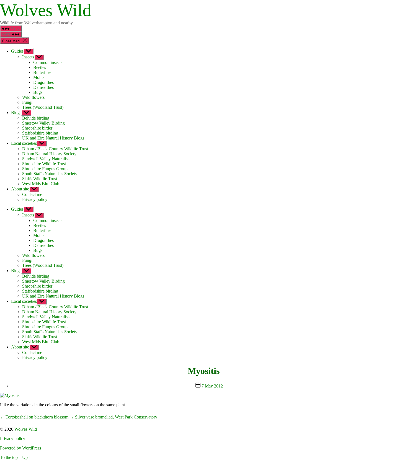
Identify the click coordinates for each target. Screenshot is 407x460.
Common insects (47, 62)
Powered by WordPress (20, 448)
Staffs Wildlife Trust (39, 178)
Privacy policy (34, 199)
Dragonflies (43, 82)
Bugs (37, 92)
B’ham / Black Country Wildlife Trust (55, 148)
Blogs (16, 112)
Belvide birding (35, 118)
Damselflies (43, 87)
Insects (28, 57)
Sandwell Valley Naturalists (46, 158)
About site (20, 189)
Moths (38, 77)
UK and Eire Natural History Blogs (53, 138)
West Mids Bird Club (40, 183)
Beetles (39, 67)
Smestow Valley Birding (43, 123)
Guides (17, 51)
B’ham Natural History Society (49, 153)
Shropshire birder (37, 128)
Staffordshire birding (40, 133)
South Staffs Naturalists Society (49, 173)
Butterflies (42, 72)
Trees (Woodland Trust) (42, 107)
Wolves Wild (45, 10)
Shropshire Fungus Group (45, 168)
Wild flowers (33, 97)
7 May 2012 (212, 386)
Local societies (24, 143)
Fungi (27, 102)
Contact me (32, 194)
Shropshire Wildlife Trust (44, 163)
